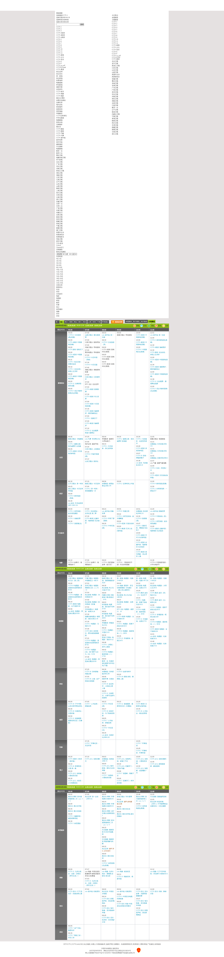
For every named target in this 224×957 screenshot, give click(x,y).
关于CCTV (67, 944)
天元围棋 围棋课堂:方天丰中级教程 (108, 832)
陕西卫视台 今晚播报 (75, 439)
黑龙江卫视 (116, 66)
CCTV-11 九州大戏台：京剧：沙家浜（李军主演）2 (91, 883)
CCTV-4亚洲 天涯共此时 (125, 523)
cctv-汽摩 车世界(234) (92, 439)
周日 (84, 322)
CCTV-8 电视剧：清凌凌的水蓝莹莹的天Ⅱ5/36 (75, 588)
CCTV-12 (115, 43)
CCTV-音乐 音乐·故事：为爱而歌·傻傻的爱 (142, 894)
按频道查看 (118, 322)
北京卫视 (115, 61)
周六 (80, 322)
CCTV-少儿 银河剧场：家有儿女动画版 (108, 768)
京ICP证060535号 (95, 951)
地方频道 (144, 321)
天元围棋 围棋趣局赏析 (158, 797)
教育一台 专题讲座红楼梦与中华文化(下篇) (108, 663)
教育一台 (115, 107)
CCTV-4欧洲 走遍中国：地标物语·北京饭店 (92, 521)
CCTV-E (114, 52)
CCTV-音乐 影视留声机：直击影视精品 (108, 901)
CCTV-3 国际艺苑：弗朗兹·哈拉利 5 (142, 528)
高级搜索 (59, 13)
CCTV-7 (114, 33)
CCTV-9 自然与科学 (124, 672)
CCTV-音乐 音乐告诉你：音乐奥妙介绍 (108, 920)
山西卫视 (115, 72)
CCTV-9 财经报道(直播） (159, 484)
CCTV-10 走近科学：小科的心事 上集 (108, 686)
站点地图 (87, 944)
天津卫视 (115, 125)
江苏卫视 (115, 68)
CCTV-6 (114, 31)
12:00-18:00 (89, 325)
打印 (144, 325)
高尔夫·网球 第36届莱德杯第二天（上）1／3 (75, 799)
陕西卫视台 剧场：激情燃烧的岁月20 (108, 580)
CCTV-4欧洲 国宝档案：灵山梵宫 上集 (141, 554)
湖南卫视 (115, 101)
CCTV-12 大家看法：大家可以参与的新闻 (108, 695)
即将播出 (105, 322)
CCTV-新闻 (116, 45)
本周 (94, 322)
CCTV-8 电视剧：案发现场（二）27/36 (108, 654)
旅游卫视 (115, 112)
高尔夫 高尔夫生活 (123, 809)
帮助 (137, 325)
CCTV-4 (114, 28)
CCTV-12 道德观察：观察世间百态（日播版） (75, 720)
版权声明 (109, 944)
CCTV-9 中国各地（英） (158, 516)
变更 (159, 325)
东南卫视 (115, 83)
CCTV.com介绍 (77, 944)
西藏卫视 (115, 127)
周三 (66, 322)
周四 (70, 322)
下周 (98, 322)
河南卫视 (115, 96)
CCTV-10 (115, 39)
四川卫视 (115, 123)
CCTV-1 (114, 22)
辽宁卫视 (115, 110)
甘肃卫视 (115, 85)
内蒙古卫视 (116, 114)
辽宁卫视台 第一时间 (75, 484)
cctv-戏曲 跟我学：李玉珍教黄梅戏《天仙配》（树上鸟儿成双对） (125, 588)
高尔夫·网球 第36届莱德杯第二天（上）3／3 (141, 799)
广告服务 (151, 944)
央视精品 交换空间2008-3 (159, 458)
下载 (152, 325)
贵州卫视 (115, 92)
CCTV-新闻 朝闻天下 (75, 349)
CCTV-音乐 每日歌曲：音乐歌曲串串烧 (108, 910)
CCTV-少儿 (116, 47)
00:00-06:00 (71, 325)
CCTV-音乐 (116, 50)
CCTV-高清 (116, 59)
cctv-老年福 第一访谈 (157, 335)
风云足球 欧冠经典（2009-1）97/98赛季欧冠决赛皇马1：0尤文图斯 (158, 804)
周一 (57, 322)
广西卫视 (115, 90)
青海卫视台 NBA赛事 (124, 797)
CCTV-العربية (116, 55)
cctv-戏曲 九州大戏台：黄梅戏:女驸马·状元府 (108, 874)
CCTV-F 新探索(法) (75, 523)
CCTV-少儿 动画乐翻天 (158, 759)
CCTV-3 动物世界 (74, 518)
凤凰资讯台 (116, 77)
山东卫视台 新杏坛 (91, 461)
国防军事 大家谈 (108, 679)
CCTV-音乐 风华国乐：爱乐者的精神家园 (92, 633)
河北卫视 (115, 94)
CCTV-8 (114, 35)
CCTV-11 (115, 41)
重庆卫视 (115, 81)
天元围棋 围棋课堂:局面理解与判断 (108, 841)
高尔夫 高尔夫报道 (74, 811)
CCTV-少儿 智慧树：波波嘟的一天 (142, 770)
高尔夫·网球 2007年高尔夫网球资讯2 (108, 813)
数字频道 (136, 321)
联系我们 (136, 944)
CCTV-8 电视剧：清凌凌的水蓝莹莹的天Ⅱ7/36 (92, 643)
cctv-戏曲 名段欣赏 (123, 871)
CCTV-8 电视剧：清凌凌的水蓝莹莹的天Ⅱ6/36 (75, 597)
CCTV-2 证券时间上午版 (125, 484)
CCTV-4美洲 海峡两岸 (158, 347)
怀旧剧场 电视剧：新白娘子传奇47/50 (108, 607)
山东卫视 (115, 70)
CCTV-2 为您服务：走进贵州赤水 (141, 441)
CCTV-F (114, 54)
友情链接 (158, 944)
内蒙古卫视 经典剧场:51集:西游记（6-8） (108, 597)
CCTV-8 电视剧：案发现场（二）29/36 (140, 612)
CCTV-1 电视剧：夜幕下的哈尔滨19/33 (141, 602)
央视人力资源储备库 (98, 944)
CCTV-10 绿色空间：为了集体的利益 (108, 713)
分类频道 (152, 321)
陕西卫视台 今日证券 (92, 484)
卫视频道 (115, 20)
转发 (167, 325)
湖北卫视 (115, 99)
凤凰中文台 (116, 74)
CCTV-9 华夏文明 (123, 511)
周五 (75, 322)
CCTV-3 (114, 26)
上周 (89, 322)
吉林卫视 (115, 103)
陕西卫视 (115, 121)
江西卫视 (115, 105)
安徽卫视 (115, 79)
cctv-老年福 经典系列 (92, 891)
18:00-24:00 (98, 325)
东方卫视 (115, 63)
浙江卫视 (115, 134)
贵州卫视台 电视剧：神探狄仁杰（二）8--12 (92, 588)
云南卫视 (115, 132)
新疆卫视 (115, 129)
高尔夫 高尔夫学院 (74, 806)
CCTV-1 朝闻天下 (91, 418)
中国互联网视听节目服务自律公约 (123, 953)
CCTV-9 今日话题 (91, 365)
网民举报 (144, 944)
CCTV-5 (114, 29)
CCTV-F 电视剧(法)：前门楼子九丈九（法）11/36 (92, 652)
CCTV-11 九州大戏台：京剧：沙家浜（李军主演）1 (74, 874)
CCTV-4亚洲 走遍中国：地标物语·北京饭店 (141, 545)
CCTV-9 (114, 37)
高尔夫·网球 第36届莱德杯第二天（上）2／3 (108, 822)
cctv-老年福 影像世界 (157, 511)
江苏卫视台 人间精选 (92, 449)
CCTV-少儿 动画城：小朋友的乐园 (142, 761)
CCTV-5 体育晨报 (74, 823)
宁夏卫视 (115, 116)
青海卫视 (115, 118)
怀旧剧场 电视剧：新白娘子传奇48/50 (108, 616)
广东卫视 (115, 88)
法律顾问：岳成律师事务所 (122, 944)
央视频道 (115, 17)
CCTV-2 (114, 24)
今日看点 (115, 15)
